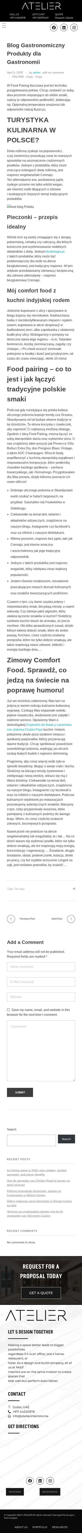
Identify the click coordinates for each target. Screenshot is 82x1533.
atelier (37, 72)
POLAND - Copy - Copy (27, 76)
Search (11, 1129)
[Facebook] (30, 1481)
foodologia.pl (55, 251)
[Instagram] (74, 27)
